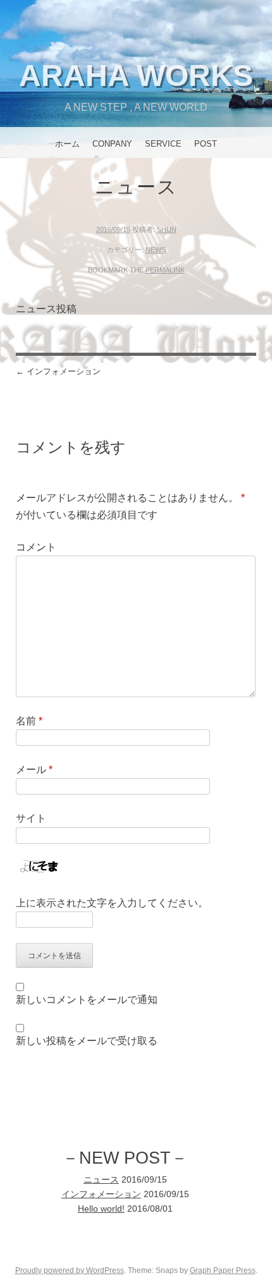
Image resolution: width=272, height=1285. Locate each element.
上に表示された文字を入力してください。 (112, 903)
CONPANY (112, 144)
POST (205, 144)
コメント (36, 547)
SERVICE (163, 144)
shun (166, 229)
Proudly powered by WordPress (69, 1270)
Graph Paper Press (223, 1270)
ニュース (101, 1180)
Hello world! (101, 1209)
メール (34, 769)
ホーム (67, 144)
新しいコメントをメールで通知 (87, 999)
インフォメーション (58, 371)
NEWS (155, 249)
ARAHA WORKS (136, 75)
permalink (165, 270)
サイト (31, 818)
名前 (29, 721)
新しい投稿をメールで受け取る (87, 1040)
